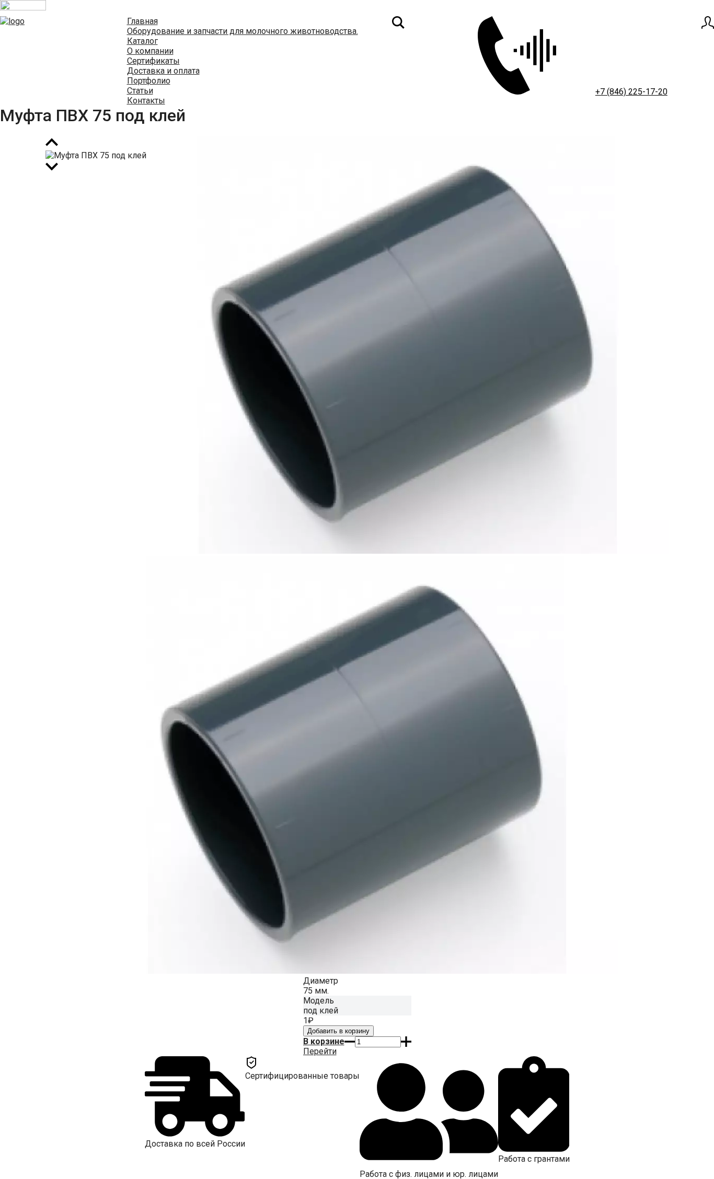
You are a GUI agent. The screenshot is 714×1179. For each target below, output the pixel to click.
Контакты (146, 101)
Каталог (142, 41)
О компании (150, 51)
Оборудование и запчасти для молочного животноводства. (242, 31)
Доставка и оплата (163, 71)
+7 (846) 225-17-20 (631, 92)
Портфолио (148, 81)
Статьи (140, 91)
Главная (142, 21)
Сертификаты (153, 61)
